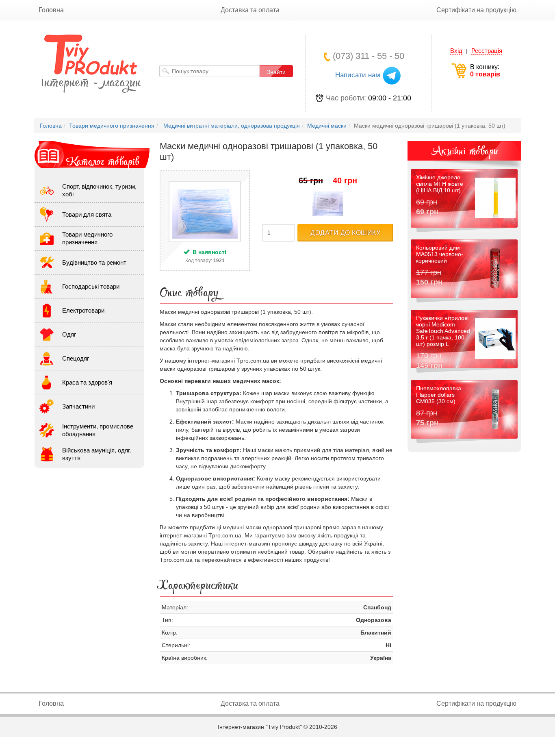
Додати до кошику (345, 232)
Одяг (69, 334)
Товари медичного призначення (87, 238)
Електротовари (83, 310)
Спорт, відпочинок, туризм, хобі (99, 190)
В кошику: (485, 70)
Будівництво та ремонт (94, 262)
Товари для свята (86, 214)
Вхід (456, 50)
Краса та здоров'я (87, 382)
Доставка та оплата (250, 10)
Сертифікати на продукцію (476, 10)
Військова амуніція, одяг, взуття (96, 454)
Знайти (276, 72)
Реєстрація (486, 50)
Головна (51, 10)
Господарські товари (90, 286)
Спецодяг (75, 358)
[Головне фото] (205, 211)
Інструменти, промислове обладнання (97, 430)
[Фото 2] (328, 203)
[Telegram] (391, 75)
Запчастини (78, 406)
